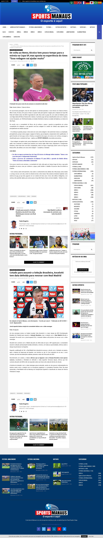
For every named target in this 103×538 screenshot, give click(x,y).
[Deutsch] (88, 2)
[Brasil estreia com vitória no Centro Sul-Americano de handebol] (76, 291)
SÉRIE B (26, 32)
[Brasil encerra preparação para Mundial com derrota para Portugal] (76, 324)
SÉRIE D (40, 32)
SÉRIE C (33, 32)
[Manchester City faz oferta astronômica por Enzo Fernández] (82, 95)
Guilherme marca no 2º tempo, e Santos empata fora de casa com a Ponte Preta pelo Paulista (58, 252)
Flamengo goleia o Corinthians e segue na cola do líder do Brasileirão (42, 466)
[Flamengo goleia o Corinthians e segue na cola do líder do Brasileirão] (31, 465)
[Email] (64, 529)
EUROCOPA (17, 36)
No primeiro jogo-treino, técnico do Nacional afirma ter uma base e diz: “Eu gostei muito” (38, 252)
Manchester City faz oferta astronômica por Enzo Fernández (82, 105)
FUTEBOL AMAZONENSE (35, 27)
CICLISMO (76, 208)
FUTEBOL (48, 27)
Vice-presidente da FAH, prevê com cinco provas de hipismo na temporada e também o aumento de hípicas (87, 313)
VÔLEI (75, 220)
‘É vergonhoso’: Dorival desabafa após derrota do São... (76, 144)
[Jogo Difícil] (57, 465)
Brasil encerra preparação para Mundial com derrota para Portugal (86, 325)
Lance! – (48, 321)
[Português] (96, 2)
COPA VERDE (60, 32)
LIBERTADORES (70, 32)
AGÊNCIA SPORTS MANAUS (17, 27)
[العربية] (72, 2)
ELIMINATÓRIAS (81, 32)
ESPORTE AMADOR (77, 164)
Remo (28, 196)
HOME (4, 27)
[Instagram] (49, 529)
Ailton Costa (13, 196)
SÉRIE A (19, 32)
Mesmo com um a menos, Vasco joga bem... (88, 143)
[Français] (84, 2)
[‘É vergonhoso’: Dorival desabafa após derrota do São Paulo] (77, 137)
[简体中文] (76, 2)
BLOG (4, 32)
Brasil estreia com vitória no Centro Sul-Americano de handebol (87, 291)
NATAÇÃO (76, 218)
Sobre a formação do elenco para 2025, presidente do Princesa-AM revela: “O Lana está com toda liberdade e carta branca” (18, 253)
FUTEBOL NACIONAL (77, 183)
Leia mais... (91, 536)
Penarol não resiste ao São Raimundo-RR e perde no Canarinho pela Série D (42, 476)
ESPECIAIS (83, 27)
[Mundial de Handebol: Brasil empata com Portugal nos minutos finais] (76, 335)
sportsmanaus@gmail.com (54, 524)
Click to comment (38, 262)
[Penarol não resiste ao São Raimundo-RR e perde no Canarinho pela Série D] (31, 476)
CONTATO (11, 32)
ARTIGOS (92, 27)
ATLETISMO (77, 204)
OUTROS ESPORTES (61, 27)
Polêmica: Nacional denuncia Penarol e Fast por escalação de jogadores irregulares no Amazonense (17, 479)
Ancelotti (12, 393)
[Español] (100, 2)
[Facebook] (38, 529)
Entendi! (84, 536)
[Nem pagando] (57, 474)
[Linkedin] (54, 529)
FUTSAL (76, 211)
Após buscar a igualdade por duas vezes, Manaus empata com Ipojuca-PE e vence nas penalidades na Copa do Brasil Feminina (39, 436)
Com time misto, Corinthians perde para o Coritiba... (88, 128)
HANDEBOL (77, 213)
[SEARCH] (91, 50)
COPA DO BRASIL (49, 32)
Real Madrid (58, 335)
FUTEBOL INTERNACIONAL (19, 269)
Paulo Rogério (14, 61)
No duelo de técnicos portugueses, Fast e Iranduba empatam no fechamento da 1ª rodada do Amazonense (17, 467)
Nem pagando (65, 472)
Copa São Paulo (21, 196)
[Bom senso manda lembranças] (57, 482)
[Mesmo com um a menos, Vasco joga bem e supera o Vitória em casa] (88, 137)
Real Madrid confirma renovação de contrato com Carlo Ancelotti (52, 212)
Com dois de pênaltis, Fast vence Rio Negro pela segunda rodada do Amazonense (17, 491)
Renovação (27, 393)
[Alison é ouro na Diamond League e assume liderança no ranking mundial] (76, 300)
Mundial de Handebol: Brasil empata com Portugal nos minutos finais (86, 336)
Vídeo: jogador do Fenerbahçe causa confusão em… (34, 1)
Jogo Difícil (64, 464)
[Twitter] (44, 529)
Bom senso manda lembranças (66, 481)
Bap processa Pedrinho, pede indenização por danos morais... (76, 129)
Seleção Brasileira (36, 335)
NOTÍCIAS (73, 27)
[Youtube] (59, 529)
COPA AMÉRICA (7, 36)
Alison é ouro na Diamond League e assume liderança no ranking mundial (86, 301)
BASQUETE (77, 206)
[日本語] (92, 2)
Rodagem (34, 196)
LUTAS (75, 216)
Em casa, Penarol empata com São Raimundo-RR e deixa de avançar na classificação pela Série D (42, 487)
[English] (80, 2)
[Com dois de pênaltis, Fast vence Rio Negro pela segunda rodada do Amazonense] (6, 490)
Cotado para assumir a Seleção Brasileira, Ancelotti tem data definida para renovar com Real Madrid (26, 213)
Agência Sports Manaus (78, 157)
